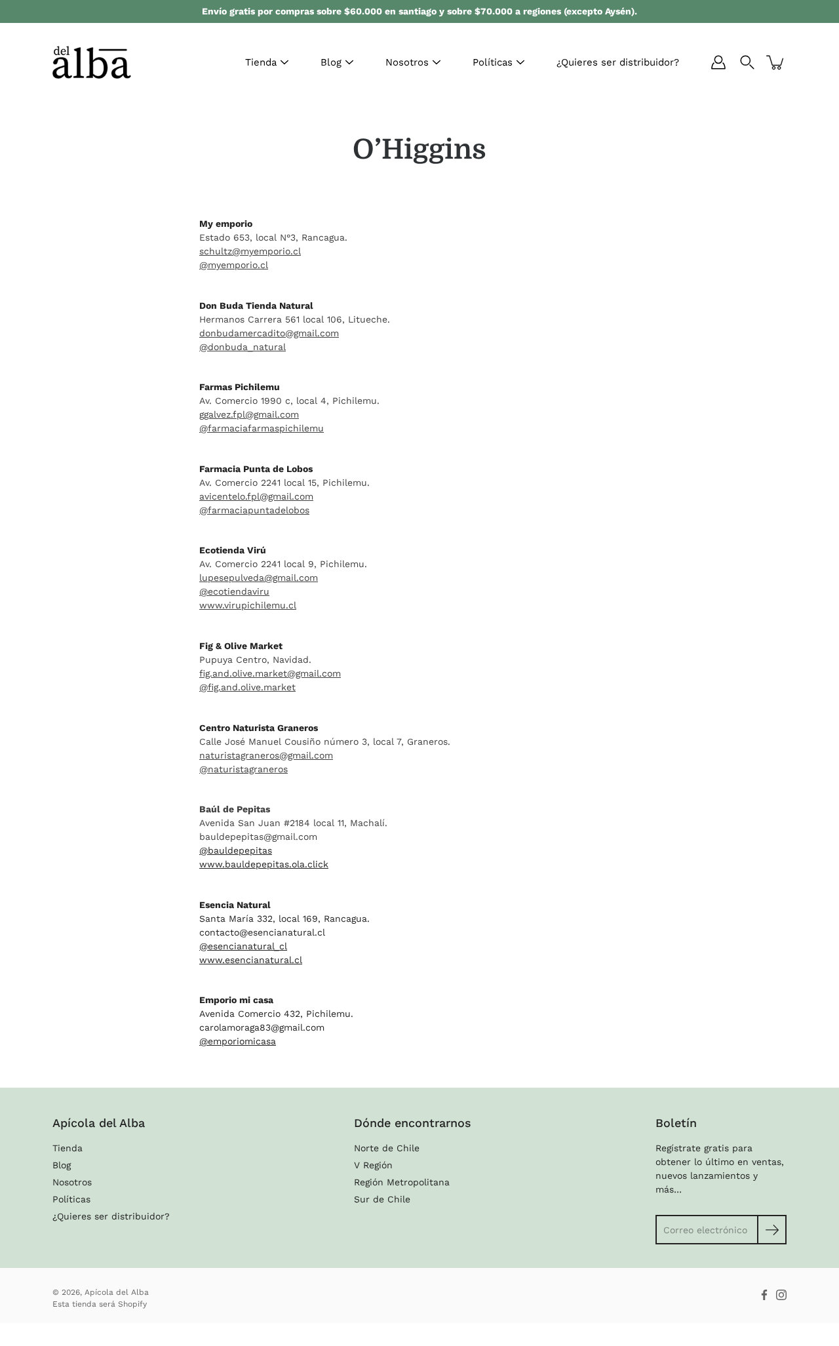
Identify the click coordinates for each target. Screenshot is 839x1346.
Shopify (132, 1304)
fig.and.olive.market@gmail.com (270, 673)
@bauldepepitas (235, 850)
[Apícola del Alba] (91, 62)
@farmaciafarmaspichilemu (261, 428)
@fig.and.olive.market (247, 687)
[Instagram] (781, 1295)
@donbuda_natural (242, 347)
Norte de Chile (387, 1148)
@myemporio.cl (233, 265)
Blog (331, 62)
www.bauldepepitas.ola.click (263, 864)
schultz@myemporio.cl (250, 251)
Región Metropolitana (402, 1182)
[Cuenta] (718, 62)
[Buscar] (747, 62)
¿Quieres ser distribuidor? (617, 62)
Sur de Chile (382, 1199)
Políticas (493, 62)
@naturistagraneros (243, 769)
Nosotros (407, 62)
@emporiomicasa (237, 1041)
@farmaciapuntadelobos (254, 510)
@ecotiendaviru (234, 591)
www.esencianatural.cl (250, 960)
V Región (373, 1165)
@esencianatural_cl (243, 946)
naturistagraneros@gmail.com (266, 755)
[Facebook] (764, 1295)
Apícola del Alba (117, 1292)
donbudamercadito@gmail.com (269, 333)
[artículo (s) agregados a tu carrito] (776, 62)
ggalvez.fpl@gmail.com (249, 414)
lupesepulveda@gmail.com (258, 577)
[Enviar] (772, 1229)
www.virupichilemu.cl (247, 605)
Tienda (261, 62)
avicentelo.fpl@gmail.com (256, 496)
